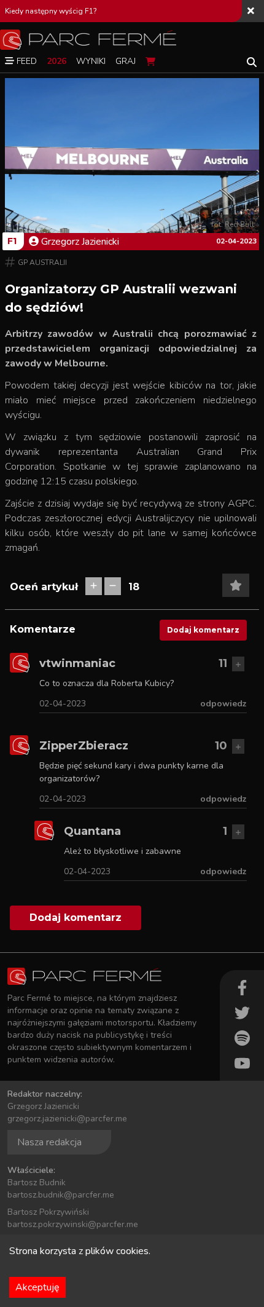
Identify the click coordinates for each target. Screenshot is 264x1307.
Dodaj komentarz (203, 629)
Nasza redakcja (49, 1142)
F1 (12, 241)
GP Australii (42, 262)
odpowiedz (223, 703)
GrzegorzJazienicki (80, 241)
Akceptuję (37, 1287)
